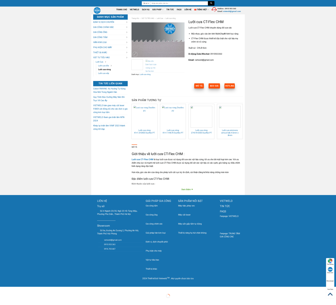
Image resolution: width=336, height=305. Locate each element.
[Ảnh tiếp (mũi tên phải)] (10, 300)
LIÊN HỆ (187, 10)
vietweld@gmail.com (232, 11)
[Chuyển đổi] (126, 22)
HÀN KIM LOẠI (100, 42)
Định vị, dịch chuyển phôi (157, 242)
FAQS (179, 10)
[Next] (180, 39)
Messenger (330, 281)
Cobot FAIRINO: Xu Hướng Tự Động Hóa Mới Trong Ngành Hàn (109, 90)
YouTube (330, 289)
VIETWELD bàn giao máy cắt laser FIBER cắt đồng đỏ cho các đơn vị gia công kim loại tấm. (110, 108)
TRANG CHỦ (121, 10)
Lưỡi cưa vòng (104, 69)
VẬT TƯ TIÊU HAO (101, 57)
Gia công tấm (152, 205)
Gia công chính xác (154, 224)
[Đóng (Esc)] (2, 289)
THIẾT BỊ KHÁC (100, 52)
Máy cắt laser (184, 215)
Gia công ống (152, 215)
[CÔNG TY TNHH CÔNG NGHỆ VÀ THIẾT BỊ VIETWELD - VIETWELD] (98, 10)
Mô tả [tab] (134, 147)
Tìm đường (330, 264)
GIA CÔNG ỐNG (100, 32)
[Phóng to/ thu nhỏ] (10, 289)
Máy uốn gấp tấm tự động (190, 224)
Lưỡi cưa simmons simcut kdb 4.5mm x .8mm (229, 132)
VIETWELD (134, 10)
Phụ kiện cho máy (154, 251)
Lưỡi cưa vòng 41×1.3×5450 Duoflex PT (144, 131)
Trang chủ (135, 18)
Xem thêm (186, 189)
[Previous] (136, 39)
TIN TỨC (170, 10)
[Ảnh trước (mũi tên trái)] (2, 300)
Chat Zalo (330, 272)
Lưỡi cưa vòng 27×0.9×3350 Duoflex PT (201, 131)
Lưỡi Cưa (99, 62)
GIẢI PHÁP (157, 10)
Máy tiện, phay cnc (186, 205)
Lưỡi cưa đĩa (103, 66)
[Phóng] (135, 54)
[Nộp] (211, 3)
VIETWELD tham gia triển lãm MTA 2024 (108, 119)
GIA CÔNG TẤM (100, 37)
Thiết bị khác (151, 269)
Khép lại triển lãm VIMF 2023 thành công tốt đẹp (109, 127)
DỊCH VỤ (145, 10)
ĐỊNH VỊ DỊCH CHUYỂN (103, 22)
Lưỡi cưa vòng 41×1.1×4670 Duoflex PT (173, 131)
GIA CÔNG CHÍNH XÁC (103, 27)
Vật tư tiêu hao (152, 260)
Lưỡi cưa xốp (103, 73)
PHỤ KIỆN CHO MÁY (102, 47)
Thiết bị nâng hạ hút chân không (192, 233)
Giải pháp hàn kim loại (156, 233)
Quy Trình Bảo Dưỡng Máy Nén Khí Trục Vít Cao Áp (109, 99)
